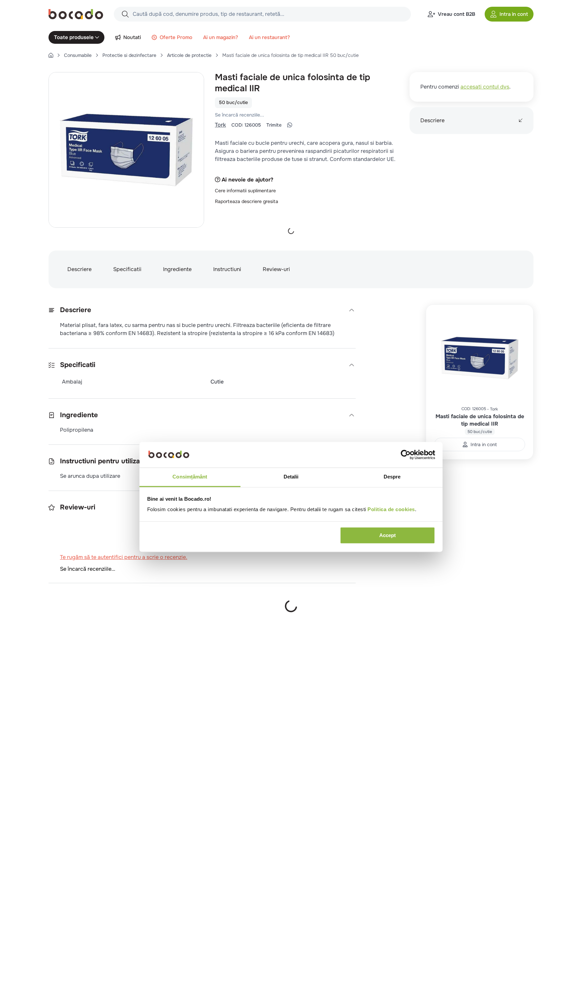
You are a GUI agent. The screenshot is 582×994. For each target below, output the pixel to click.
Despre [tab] (392, 477)
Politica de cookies (391, 509)
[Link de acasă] (50, 55)
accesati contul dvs (484, 86)
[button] (509, 14)
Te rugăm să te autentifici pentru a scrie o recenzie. (303, 115)
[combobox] (262, 14)
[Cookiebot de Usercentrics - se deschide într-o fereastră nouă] (405, 455)
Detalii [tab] (291, 477)
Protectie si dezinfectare (129, 55)
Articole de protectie (189, 55)
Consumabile (78, 55)
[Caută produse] (125, 14)
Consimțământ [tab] (189, 477)
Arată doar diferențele (82, 643)
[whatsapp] (290, 125)
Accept (387, 535)
